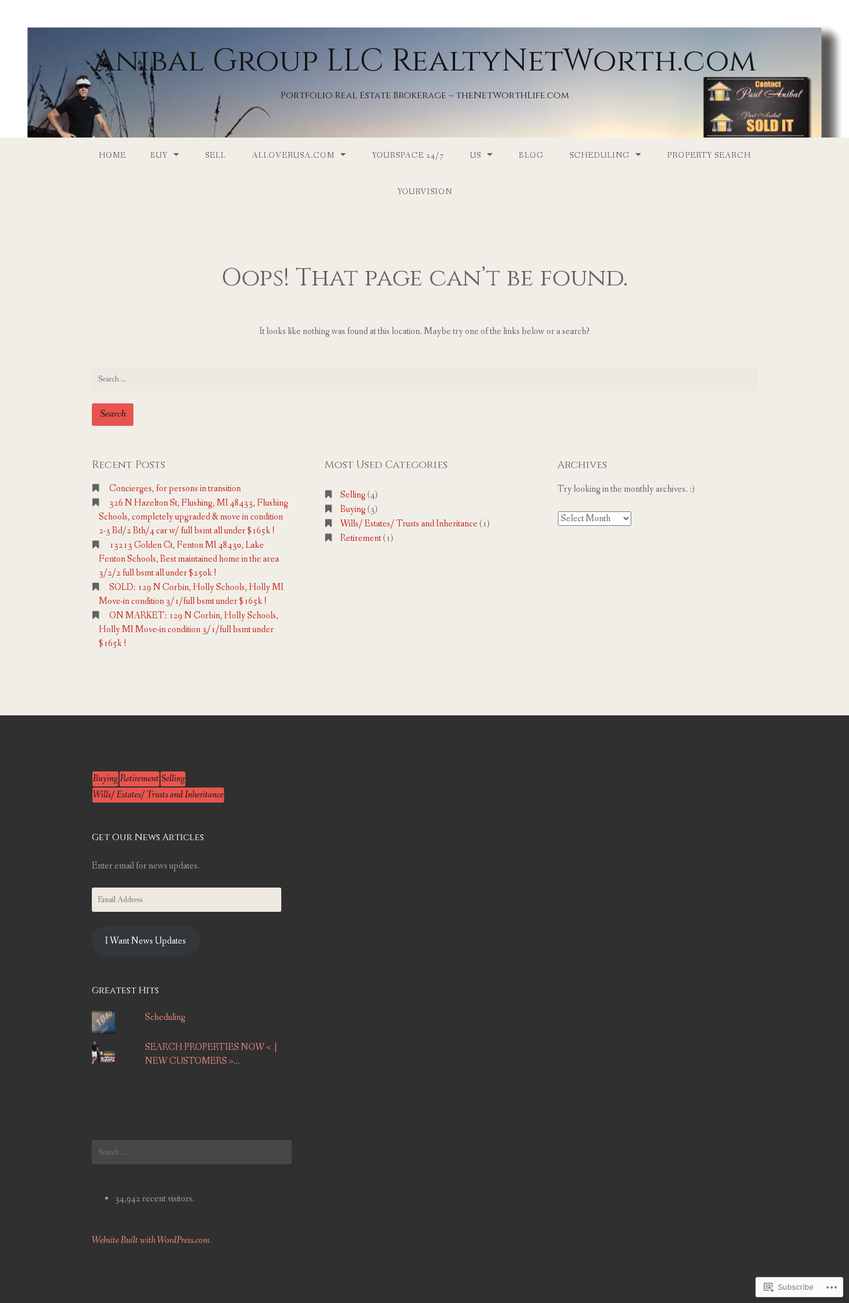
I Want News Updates (145, 941)
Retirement (360, 538)
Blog (531, 155)
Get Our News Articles (148, 837)
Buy (158, 155)
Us (475, 155)
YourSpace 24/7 (408, 155)
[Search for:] (424, 379)
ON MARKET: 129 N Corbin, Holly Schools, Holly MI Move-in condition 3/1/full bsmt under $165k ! (188, 629)
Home (112, 155)
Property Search (709, 155)
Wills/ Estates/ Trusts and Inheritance (409, 524)
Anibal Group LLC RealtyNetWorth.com (424, 61)
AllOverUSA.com (293, 155)
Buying (353, 509)
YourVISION (424, 192)
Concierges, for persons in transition (175, 488)
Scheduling (599, 155)
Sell (215, 155)
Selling (353, 495)
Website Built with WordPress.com (151, 1240)
